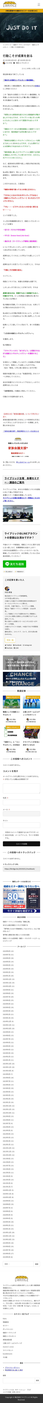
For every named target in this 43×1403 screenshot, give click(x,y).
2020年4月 (6, 1218)
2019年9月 (6, 1243)
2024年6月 (6, 1042)
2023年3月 (6, 1095)
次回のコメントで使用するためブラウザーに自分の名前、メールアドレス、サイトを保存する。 (22, 835)
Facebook (18, 645)
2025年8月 (6, 993)
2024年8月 (6, 1035)
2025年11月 (7, 983)
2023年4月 (6, 1092)
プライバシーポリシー (12, 1368)
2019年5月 (6, 1257)
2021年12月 (7, 1148)
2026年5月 (6, 962)
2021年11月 (7, 1151)
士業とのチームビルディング (12, 1343)
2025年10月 (7, 986)
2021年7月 (6, 1166)
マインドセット (8, 1350)
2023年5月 (6, 1088)
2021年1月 (6, 1187)
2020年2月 (6, 1225)
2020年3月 (6, 1222)
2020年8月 (6, 1204)
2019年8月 (6, 1246)
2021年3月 (6, 1180)
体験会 (37, 86)
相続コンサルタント (22, 63)
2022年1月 (6, 1144)
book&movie (7, 1354)
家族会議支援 (7, 1340)
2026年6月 (6, 958)
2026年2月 (6, 972)
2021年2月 (6, 1183)
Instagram (28, 645)
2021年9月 (6, 1159)
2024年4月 (6, 1050)
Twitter (9, 645)
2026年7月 (6, 955)
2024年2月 (6, 1057)
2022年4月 (6, 1134)
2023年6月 (6, 1085)
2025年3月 (6, 1011)
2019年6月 (6, 1254)
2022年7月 (6, 1123)
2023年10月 (7, 1071)
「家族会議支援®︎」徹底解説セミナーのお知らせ (21, 431)
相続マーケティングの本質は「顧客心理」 (17, 922)
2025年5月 (6, 1004)
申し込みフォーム (23, 462)
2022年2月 (6, 1141)
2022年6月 (6, 1127)
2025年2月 (6, 1014)
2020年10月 (7, 1197)
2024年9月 (6, 1032)
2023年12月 (7, 1064)
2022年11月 (7, 1109)
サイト (5, 820)
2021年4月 (6, 1176)
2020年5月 (6, 1215)
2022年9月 (6, 1116)
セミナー (6, 1326)
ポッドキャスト (8, 1329)
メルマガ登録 (7, 1392)
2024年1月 (6, 1060)
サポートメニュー (20, 1390)
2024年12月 (7, 1021)
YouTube (9, 648)
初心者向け (8, 571)
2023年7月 (6, 1081)
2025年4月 (6, 1007)
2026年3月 (6, 969)
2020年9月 (6, 1201)
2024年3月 (6, 1053)
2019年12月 (7, 1232)
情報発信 (6, 1322)
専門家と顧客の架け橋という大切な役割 (16, 935)
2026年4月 (6, 965)
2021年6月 (6, 1169)
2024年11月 (7, 1025)
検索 (36, 1264)
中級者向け (20, 571)
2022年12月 (7, 1106)
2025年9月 (6, 990)
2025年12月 (7, 979)
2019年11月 (7, 1236)
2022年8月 (6, 1120)
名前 (5, 798)
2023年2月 (6, 1099)
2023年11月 (7, 1067)
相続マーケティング (9, 1333)
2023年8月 (6, 1078)
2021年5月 (6, 1173)
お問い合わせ (16, 1392)
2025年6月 (6, 1000)
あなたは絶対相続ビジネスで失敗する (15, 925)
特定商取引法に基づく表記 (14, 1370)
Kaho (5, 1319)
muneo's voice (8, 1347)
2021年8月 (6, 1162)
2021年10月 (7, 1155)
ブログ (29, 1390)
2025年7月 (6, 997)
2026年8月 (6, 951)
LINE (17, 648)
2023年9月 (6, 1074)
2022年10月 (7, 1113)
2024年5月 (6, 1046)
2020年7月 (6, 1208)
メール (6, 809)
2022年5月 (6, 1130)
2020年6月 (6, 1211)
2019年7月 (6, 1250)
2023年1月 (6, 1102)
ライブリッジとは (8, 1390)
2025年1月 (6, 1018)
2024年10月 (7, 1028)
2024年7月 (6, 1039)
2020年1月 (6, 1229)
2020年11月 (7, 1194)
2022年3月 (6, 1137)
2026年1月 (6, 976)
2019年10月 (7, 1239)
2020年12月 (7, 1190)
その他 (5, 1357)
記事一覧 (10, 640)
